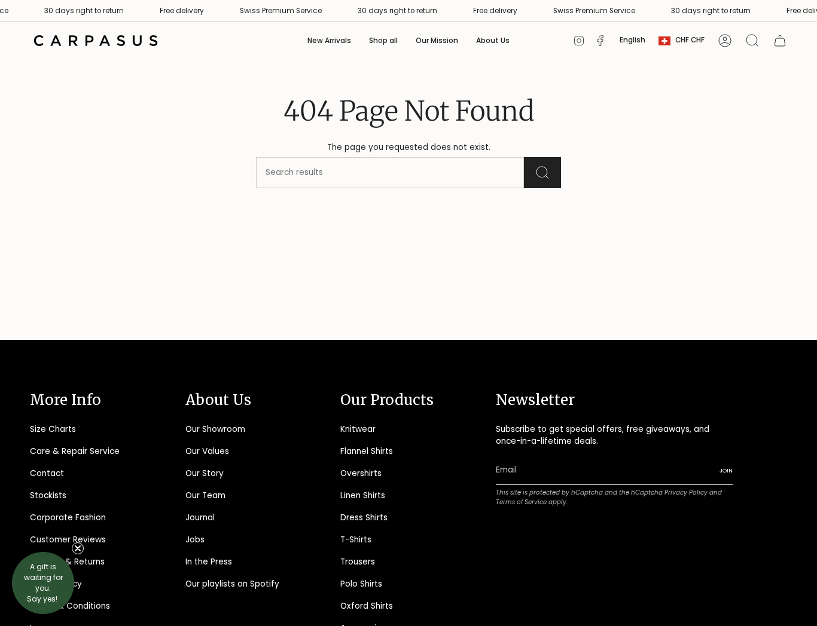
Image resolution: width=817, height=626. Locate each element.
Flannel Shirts (366, 451)
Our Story (204, 473)
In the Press (208, 561)
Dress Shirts (364, 517)
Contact (47, 473)
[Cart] (780, 40)
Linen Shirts (362, 495)
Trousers (357, 561)
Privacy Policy (686, 492)
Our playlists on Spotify (232, 584)
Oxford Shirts (366, 606)
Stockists (48, 495)
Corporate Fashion (68, 517)
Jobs (195, 539)
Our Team (205, 495)
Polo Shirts (361, 584)
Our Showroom (215, 429)
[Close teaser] (78, 548)
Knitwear (358, 429)
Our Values (207, 451)
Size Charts (53, 429)
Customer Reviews (68, 539)
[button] (383, 40)
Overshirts (361, 473)
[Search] (542, 172)
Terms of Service (521, 502)
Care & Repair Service (75, 451)
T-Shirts (355, 539)
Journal (200, 517)
